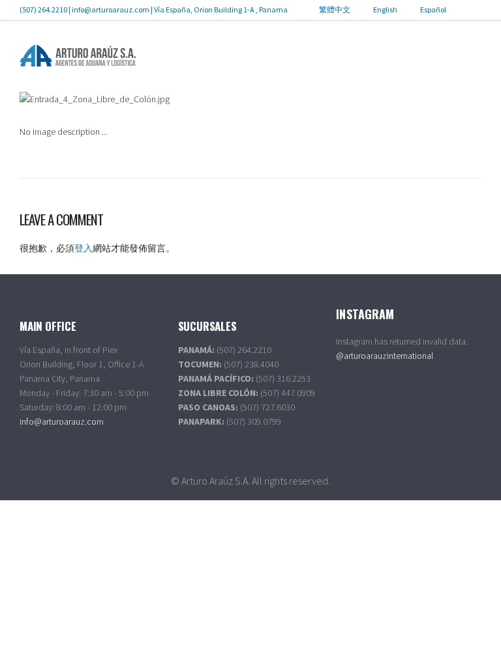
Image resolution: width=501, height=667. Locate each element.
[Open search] (471, 58)
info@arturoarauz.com (110, 9)
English (385, 9)
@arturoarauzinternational (384, 356)
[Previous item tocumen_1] (135, 99)
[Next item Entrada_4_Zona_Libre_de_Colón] (365, 99)
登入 (83, 248)
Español (433, 9)
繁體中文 (334, 9)
